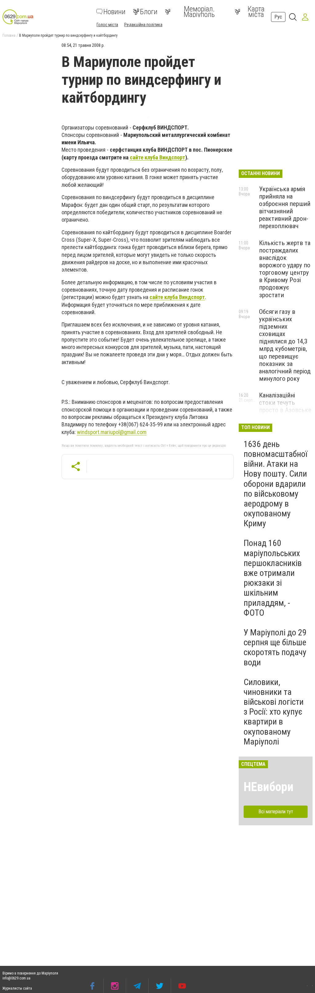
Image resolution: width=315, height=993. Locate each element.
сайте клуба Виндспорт (157, 157)
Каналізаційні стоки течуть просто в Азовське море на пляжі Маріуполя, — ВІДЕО (285, 414)
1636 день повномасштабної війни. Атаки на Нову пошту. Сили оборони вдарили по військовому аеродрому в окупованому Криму (275, 484)
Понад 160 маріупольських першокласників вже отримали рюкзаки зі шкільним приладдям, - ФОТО (273, 578)
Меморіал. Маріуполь (199, 11)
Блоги (149, 12)
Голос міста (107, 24)
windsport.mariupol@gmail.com (111, 432)
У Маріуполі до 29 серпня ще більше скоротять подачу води (275, 647)
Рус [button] (278, 17)
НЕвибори (268, 787)
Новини (114, 12)
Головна (8, 35)
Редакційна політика (143, 24)
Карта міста (256, 11)
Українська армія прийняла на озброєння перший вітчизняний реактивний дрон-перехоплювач (284, 207)
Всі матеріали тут (275, 812)
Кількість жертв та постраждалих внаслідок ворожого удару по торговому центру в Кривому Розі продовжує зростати (284, 269)
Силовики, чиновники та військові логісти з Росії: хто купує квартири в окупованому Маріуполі (274, 712)
